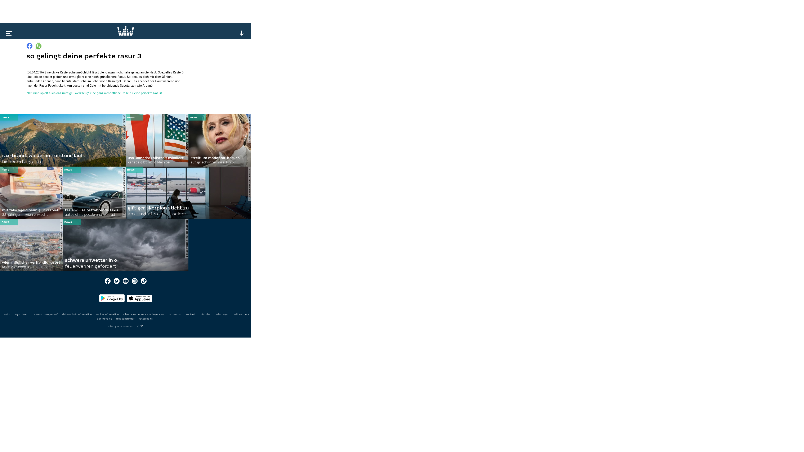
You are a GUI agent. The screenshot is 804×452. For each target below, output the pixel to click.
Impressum (175, 314)
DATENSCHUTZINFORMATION (77, 314)
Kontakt (191, 314)
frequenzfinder (125, 318)
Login (6, 314)
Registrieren (21, 314)
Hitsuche (205, 314)
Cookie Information (107, 314)
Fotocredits (146, 318)
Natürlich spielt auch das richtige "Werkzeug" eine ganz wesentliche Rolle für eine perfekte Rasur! (94, 93)
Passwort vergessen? (45, 314)
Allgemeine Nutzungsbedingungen (143, 314)
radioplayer (222, 314)
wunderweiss (125, 326)
